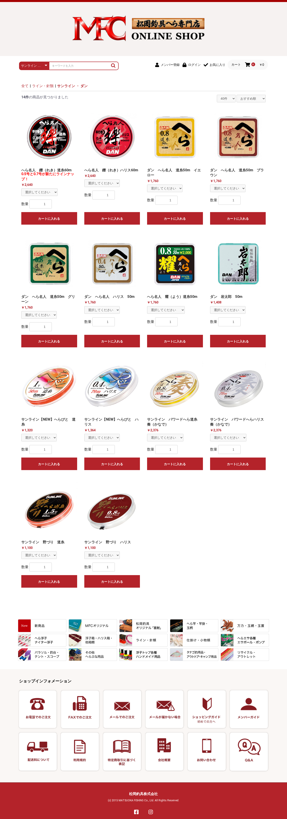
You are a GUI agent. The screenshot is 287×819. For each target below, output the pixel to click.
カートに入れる (49, 218)
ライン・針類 (43, 86)
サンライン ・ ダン (72, 86)
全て (24, 86)
